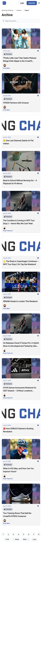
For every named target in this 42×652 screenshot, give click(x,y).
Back (17, 539)
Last (34, 539)
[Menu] (39, 2)
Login (22, 3)
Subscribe (31, 3)
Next (24, 539)
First (7, 539)
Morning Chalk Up (7, 10)
